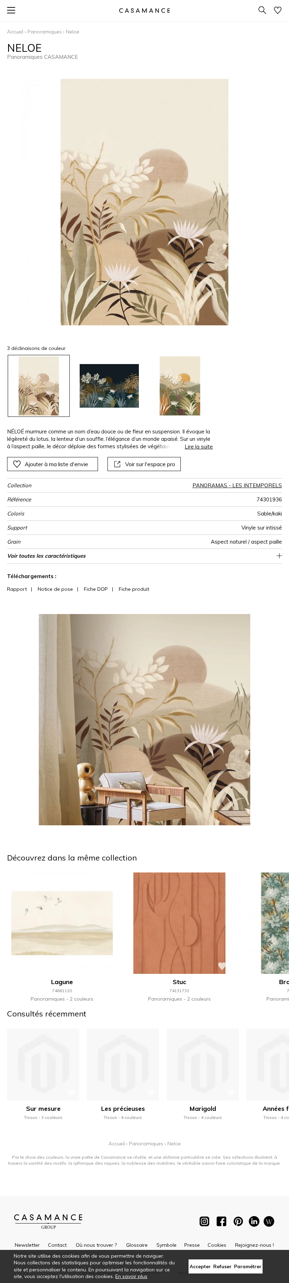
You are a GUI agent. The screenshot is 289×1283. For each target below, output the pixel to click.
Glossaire (137, 1245)
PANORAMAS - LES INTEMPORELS (237, 485)
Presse (192, 1245)
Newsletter (27, 1245)
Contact (57, 1245)
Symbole (166, 1245)
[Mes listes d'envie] (277, 11)
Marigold (203, 1108)
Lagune (62, 982)
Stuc (179, 982)
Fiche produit (134, 589)
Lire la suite (199, 446)
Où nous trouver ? (96, 1245)
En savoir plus (131, 1276)
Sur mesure (43, 1108)
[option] (38, 385)
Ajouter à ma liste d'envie (56, 464)
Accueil (15, 32)
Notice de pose (55, 589)
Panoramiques (44, 32)
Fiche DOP (96, 589)
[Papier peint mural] (269, 1222)
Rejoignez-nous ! (254, 1245)
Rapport (17, 589)
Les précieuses (123, 1108)
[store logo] (144, 10)
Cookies (217, 1245)
